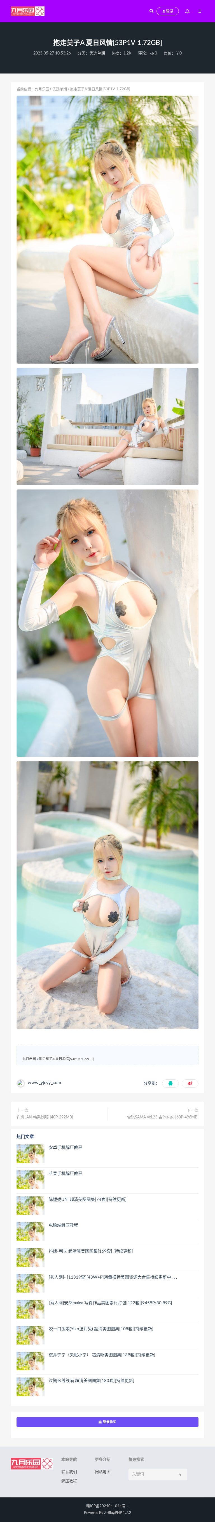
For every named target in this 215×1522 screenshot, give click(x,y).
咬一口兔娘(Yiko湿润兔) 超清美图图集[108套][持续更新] (101, 1329)
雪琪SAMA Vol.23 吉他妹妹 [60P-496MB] (162, 1117)
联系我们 (69, 1472)
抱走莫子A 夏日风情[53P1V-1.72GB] (66, 1059)
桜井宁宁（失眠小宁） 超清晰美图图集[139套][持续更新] (102, 1355)
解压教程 (69, 1481)
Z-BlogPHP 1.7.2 (117, 1513)
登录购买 (109, 1422)
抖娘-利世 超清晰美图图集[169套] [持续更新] (91, 1251)
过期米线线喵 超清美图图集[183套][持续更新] (91, 1381)
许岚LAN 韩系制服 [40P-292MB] (45, 1117)
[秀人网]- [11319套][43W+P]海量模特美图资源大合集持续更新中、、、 (114, 1277)
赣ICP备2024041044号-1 (107, 1506)
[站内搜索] (151, 11)
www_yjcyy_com (44, 1082)
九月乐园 (42, 89)
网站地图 (103, 1472)
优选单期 (97, 53)
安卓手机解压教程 (65, 1148)
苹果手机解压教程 (65, 1174)
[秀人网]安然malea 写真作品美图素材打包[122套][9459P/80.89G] (110, 1303)
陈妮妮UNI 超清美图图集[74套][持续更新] (88, 1200)
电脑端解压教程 (63, 1225)
